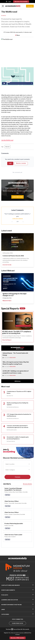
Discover (7, 146)
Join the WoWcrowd (7, 140)
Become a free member (21, 1)
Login (9, 1)
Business (3, 15)
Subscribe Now (17, 197)
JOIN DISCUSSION (17, 218)
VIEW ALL (17, 381)
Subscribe (30, 6)
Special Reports (12, 308)
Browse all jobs (27, 484)
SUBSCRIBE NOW (17, 623)
